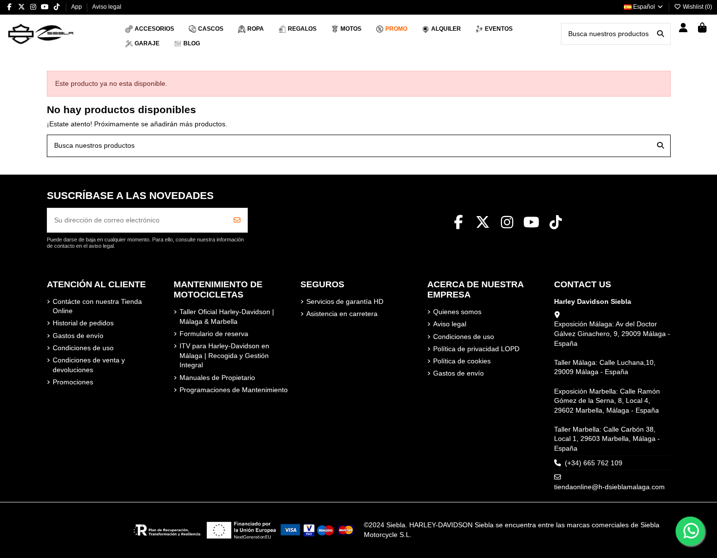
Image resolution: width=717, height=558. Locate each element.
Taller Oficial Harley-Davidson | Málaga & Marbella (226, 316)
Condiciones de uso (83, 348)
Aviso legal (106, 6)
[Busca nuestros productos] (660, 34)
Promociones (73, 382)
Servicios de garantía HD (344, 301)
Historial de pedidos (83, 323)
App (77, 6)
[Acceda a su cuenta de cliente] (683, 28)
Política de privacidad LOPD (476, 349)
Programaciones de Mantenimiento (233, 390)
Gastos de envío (78, 335)
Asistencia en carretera (342, 314)
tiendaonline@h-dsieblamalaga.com (609, 487)
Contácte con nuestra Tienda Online (97, 306)
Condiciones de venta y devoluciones (89, 365)
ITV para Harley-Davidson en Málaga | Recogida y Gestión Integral (224, 355)
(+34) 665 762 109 (593, 463)
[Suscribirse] (237, 220)
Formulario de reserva (213, 334)
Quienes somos (457, 312)
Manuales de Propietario (217, 377)
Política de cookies (462, 361)
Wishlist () (696, 6)
